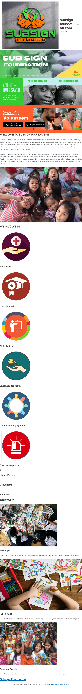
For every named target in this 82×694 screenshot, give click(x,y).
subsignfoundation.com (66, 24)
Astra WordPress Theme (60, 684)
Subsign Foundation (13, 679)
